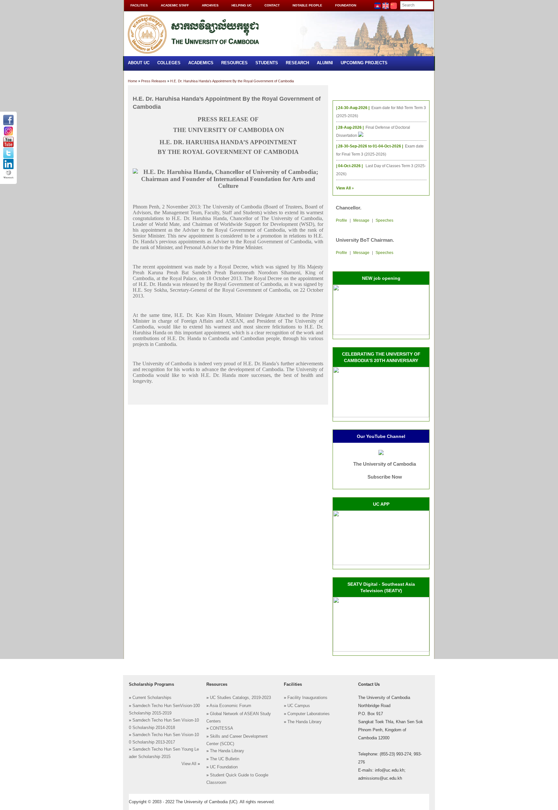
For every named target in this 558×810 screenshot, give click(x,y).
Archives (210, 5)
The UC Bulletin (224, 759)
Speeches (384, 220)
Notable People (307, 5)
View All (188, 764)
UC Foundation (224, 767)
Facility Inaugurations (307, 697)
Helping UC (242, 5)
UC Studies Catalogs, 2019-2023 (240, 697)
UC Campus (298, 706)
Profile (341, 220)
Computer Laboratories (308, 714)
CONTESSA (221, 728)
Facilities (139, 5)
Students (266, 62)
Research (297, 62)
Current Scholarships (151, 697)
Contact (272, 5)
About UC (139, 62)
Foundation (345, 5)
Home (132, 81)
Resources (234, 62)
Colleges (169, 62)
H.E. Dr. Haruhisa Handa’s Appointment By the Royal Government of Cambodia (232, 81)
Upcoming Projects (364, 62)
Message (361, 220)
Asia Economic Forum (230, 706)
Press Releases (153, 81)
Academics (200, 62)
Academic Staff (175, 5)
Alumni (325, 62)
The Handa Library (227, 751)
